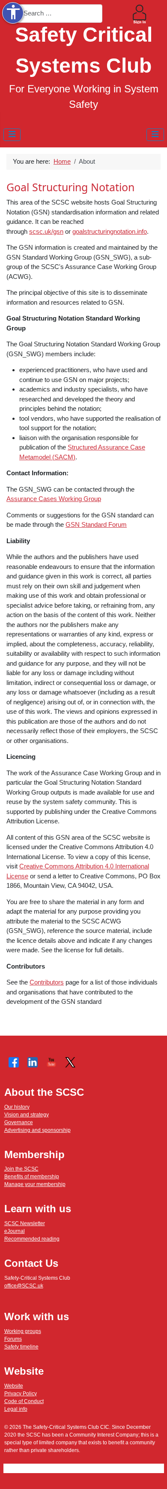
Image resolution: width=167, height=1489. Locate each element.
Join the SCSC (21, 1169)
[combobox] (59, 13)
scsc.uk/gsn (46, 231)
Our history (17, 1107)
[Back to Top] (153, 1474)
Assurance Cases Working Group (53, 498)
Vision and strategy (26, 1115)
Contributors (47, 982)
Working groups (22, 1331)
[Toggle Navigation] (12, 134)
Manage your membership (35, 1184)
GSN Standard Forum (96, 524)
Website (13, 1386)
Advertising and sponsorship (37, 1130)
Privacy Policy (20, 1394)
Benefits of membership (31, 1177)
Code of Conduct (24, 1401)
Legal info (15, 1409)
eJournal (14, 1231)
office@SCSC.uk (23, 1286)
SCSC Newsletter (24, 1223)
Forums (13, 1339)
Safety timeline (21, 1347)
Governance (18, 1122)
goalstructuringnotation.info (109, 231)
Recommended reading (32, 1239)
